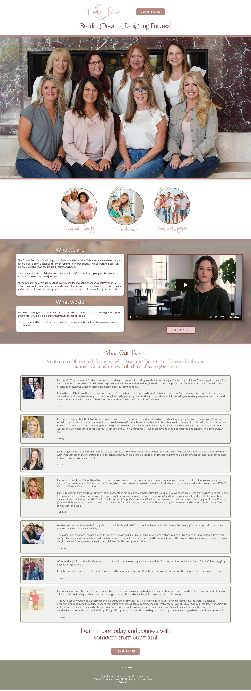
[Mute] (210, 317)
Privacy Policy (125, 682)
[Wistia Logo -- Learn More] (233, 317)
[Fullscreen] (222, 317)
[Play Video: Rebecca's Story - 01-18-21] (185, 285)
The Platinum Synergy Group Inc (141, 679)
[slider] (173, 317)
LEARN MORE (150, 11)
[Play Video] (130, 317)
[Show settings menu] (216, 317)
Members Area (125, 668)
